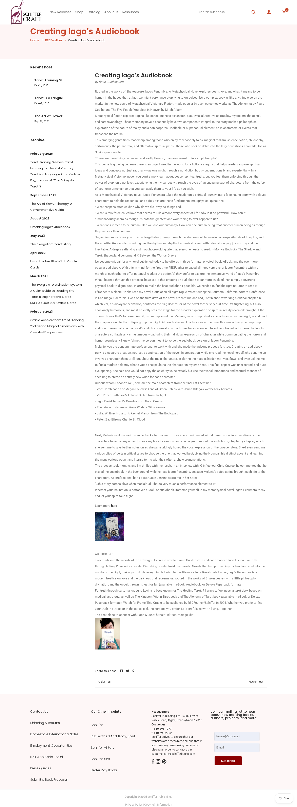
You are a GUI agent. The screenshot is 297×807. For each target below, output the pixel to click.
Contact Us (39, 711)
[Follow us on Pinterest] (133, 671)
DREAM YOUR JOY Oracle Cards (53, 303)
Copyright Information (158, 804)
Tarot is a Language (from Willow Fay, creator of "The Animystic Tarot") (55, 180)
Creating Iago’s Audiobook (50, 227)
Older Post (105, 681)
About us (111, 12)
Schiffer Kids (100, 759)
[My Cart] (284, 12)
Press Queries (40, 768)
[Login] (269, 12)
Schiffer (97, 725)
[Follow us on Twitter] (127, 671)
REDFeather (53, 40)
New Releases (60, 12)
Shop (79, 12)
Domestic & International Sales (54, 734)
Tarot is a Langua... (50, 98)
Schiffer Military (102, 747)
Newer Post (256, 681)
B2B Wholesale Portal (46, 757)
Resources (130, 12)
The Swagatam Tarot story (50, 244)
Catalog (93, 12)
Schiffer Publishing (159, 796)
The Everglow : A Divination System (56, 284)
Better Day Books (104, 770)
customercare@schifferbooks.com (173, 753)
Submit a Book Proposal (48, 779)
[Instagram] (158, 762)
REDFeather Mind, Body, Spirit (113, 736)
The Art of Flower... (49, 116)
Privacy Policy (133, 804)
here (113, 506)
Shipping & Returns (45, 723)
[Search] (254, 12)
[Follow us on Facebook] (121, 671)
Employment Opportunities (51, 745)
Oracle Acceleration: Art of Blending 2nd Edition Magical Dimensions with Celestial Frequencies (57, 326)
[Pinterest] (164, 762)
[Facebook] (153, 762)
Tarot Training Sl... (49, 80)
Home (34, 40)
